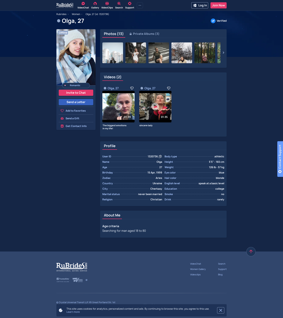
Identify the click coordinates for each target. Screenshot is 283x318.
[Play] (118, 106)
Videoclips (195, 274)
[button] (76, 57)
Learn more (73, 311)
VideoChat (195, 263)
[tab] (113, 34)
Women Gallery (198, 269)
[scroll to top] (251, 251)
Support (222, 269)
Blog (220, 274)
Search (221, 263)
